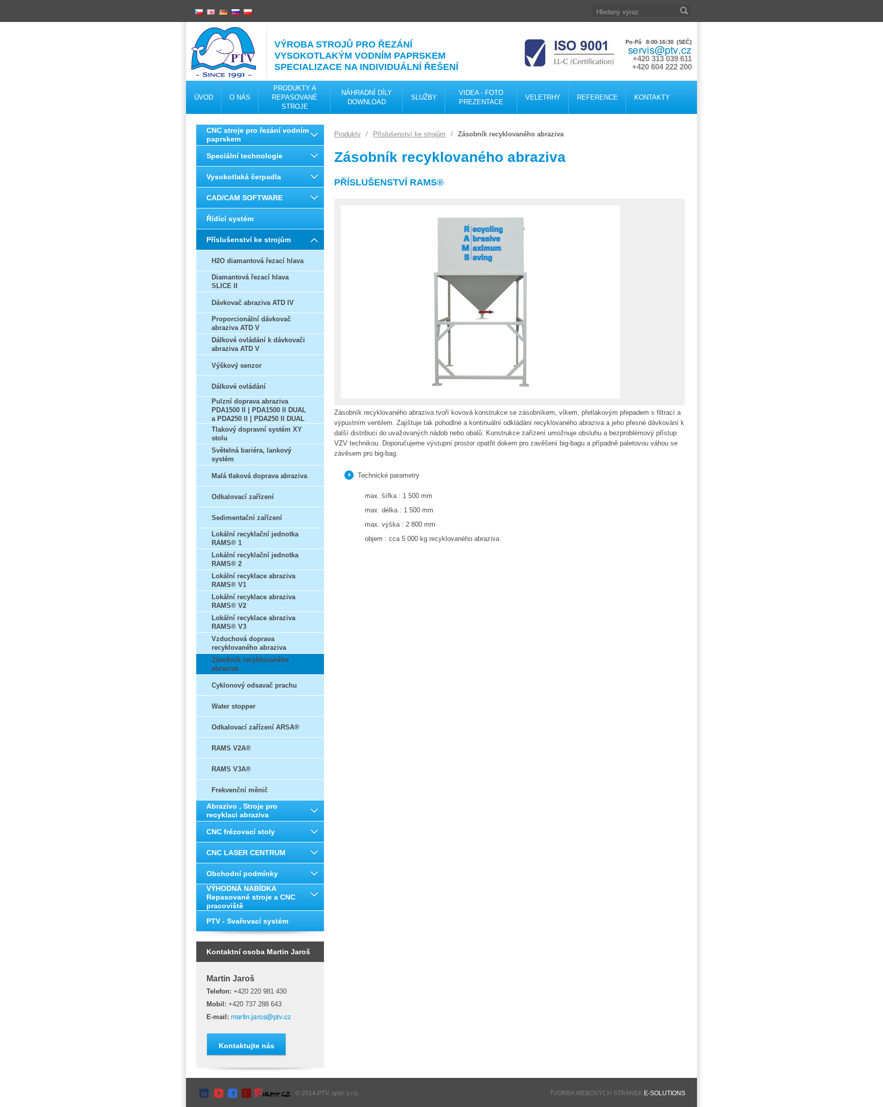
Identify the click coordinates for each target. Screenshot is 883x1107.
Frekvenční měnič (240, 790)
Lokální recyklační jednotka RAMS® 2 (255, 559)
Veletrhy (543, 97)
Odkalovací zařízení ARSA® (255, 727)
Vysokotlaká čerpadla (243, 177)
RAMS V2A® (231, 748)
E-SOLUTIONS (664, 1093)
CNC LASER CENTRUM (246, 853)
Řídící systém (229, 219)
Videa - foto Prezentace (481, 97)
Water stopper (233, 706)
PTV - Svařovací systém (247, 921)
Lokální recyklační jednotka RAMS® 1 (255, 538)
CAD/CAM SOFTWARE (244, 198)
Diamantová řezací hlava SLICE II (250, 281)
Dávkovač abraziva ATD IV (253, 303)
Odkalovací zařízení (243, 497)
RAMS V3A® (231, 769)
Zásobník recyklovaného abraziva (250, 664)
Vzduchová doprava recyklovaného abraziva (249, 643)
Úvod (203, 97)
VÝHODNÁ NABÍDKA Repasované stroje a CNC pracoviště (250, 897)
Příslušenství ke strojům (248, 239)
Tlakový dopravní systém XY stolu (257, 434)
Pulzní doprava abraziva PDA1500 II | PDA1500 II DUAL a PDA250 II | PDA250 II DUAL (259, 409)
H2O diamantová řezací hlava (258, 261)
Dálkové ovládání (239, 386)
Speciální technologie (244, 156)
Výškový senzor (237, 365)
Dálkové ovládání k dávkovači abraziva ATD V (258, 344)
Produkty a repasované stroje (294, 97)
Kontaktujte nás (246, 1046)
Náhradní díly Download (366, 97)
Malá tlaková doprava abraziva (259, 476)
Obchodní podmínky (242, 873)
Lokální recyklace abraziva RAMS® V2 (253, 601)
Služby (424, 97)
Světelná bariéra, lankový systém (251, 454)
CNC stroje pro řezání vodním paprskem (257, 134)
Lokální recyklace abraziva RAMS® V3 (253, 622)
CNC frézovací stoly (240, 832)
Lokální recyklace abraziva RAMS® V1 (253, 580)
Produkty (347, 134)
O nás (239, 97)
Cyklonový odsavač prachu (254, 685)
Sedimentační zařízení (247, 518)
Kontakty (652, 97)
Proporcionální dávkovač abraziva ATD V (251, 323)
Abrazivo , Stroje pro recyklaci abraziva (241, 810)
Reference (597, 97)
